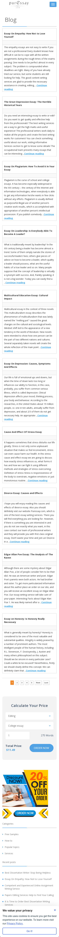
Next (38, 682)
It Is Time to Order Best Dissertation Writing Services (27, 903)
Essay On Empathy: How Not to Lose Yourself (28, 879)
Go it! (29, 931)
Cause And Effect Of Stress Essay (23, 431)
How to (8, 840)
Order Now (41, 748)
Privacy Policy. (15, 923)
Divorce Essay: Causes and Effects (23, 493)
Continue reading (34, 153)
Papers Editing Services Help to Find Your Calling (29, 895)
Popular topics (12, 847)
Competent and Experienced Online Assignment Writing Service (29, 887)
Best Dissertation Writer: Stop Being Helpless (28, 872)
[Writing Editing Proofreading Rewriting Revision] (29, 716)
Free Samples (12, 834)
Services (9, 853)
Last (46, 682)
